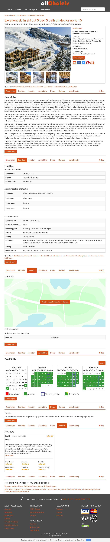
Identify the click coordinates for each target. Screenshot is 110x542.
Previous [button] (10, 49)
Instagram (59, 515)
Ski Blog (33, 515)
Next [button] (66, 49)
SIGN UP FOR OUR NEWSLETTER (76, 499)
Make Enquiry (78, 58)
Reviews (62, 91)
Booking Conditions (11, 525)
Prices (52, 91)
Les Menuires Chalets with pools (25, 256)
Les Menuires (21, 15)
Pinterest (59, 512)
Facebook (59, 509)
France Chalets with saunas (19, 491)
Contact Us (8, 512)
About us (8, 509)
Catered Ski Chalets (37, 512)
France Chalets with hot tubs (36, 489)
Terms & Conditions (11, 522)
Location (31, 91)
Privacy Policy (9, 528)
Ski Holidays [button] (30, 9)
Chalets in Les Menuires (45, 87)
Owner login (35, 527)
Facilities (21, 91)
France (12, 15)
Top (102, 91)
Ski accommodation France (14, 486)
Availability (42, 91)
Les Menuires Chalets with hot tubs (49, 256)
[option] (38, 49)
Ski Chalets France (30, 486)
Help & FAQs (9, 515)
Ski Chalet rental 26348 (36, 15)
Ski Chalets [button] (45, 9)
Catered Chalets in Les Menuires (65, 87)
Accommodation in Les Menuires (24, 87)
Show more (9, 455)
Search (18, 9)
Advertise (33, 524)
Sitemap (7, 519)
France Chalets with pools (55, 489)
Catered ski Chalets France (47, 486)
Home (9, 9)
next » (102, 363)
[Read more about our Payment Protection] (85, 510)
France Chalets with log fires (75, 489)
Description (10, 91)
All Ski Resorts (35, 509)
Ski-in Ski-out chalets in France (15, 489)
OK (88, 540)
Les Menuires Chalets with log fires (74, 256)
